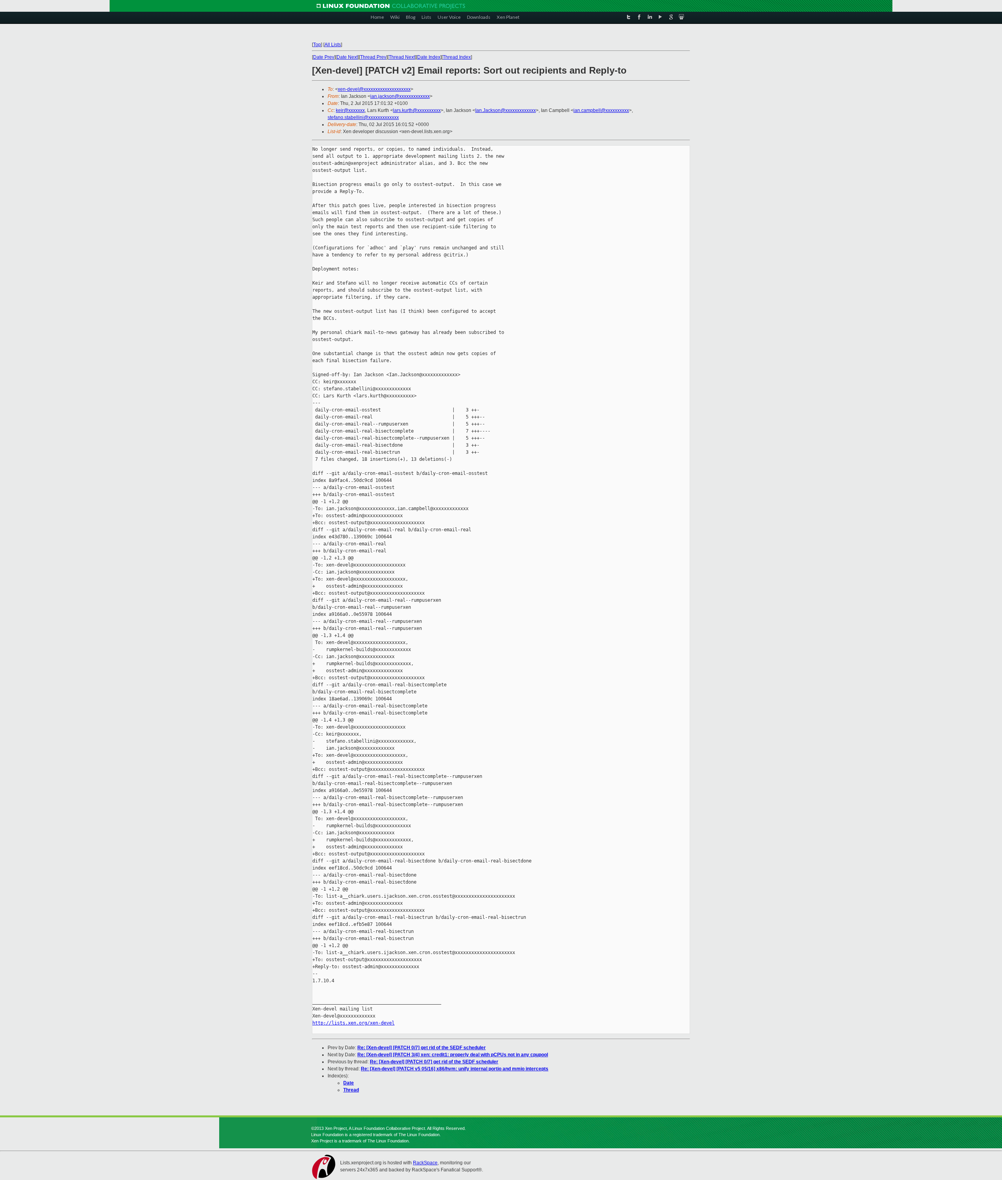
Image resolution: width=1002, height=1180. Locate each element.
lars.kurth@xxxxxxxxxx (417, 110)
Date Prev (323, 57)
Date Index (428, 57)
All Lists (332, 44)
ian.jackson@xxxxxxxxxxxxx (400, 96)
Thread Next (402, 57)
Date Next (347, 57)
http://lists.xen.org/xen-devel (353, 1023)
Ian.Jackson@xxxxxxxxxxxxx (505, 110)
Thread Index (457, 57)
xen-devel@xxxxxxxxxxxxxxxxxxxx (374, 89)
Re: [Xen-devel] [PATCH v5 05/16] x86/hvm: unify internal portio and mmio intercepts (454, 1069)
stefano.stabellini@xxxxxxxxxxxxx (363, 117)
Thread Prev (373, 57)
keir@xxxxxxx (350, 110)
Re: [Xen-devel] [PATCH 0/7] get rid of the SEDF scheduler (421, 1047)
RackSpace (425, 1163)
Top (317, 44)
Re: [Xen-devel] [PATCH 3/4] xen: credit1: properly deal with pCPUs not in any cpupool (452, 1054)
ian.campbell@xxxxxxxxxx (601, 110)
